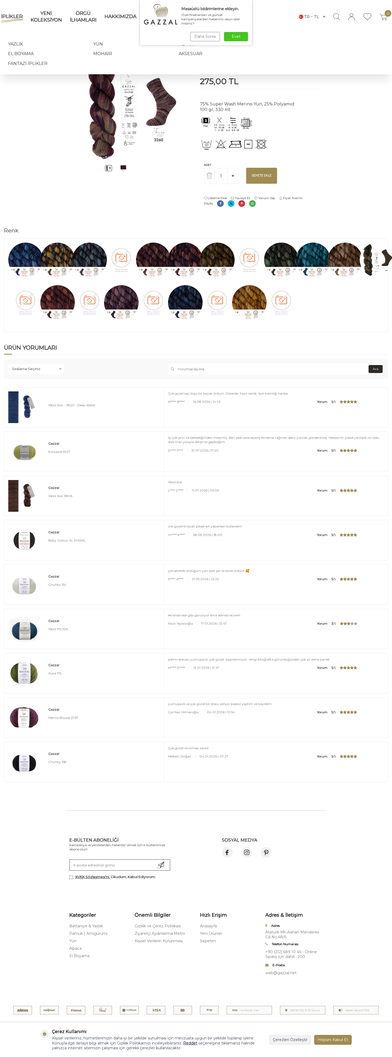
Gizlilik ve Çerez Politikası (158, 926)
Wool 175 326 (58, 629)
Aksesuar (190, 53)
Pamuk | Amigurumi (88, 933)
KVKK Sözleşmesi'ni (92, 877)
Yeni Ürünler (211, 933)
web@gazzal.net (281, 972)
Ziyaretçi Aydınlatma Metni (160, 933)
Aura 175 (54, 673)
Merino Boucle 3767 (63, 718)
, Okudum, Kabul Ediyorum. (115, 877)
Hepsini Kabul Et (333, 1039)
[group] (130, 106)
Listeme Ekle (217, 198)
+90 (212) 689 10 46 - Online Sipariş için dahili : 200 (291, 954)
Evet (236, 36)
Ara (375, 369)
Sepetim (208, 941)
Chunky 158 (57, 762)
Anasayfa (208, 926)
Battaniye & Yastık (86, 926)
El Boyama (21, 53)
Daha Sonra (205, 36)
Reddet (190, 1043)
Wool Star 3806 (60, 496)
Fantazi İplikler (27, 63)
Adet (207, 165)
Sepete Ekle (261, 175)
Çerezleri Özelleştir (290, 1039)
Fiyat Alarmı (292, 198)
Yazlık (15, 44)
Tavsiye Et (242, 198)
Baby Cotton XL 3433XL (67, 540)
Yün (98, 44)
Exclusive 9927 (59, 452)
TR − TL (311, 16)
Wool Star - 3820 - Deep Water (71, 405)
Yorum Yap (266, 198)
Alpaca (75, 948)
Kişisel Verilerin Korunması (159, 941)
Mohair (102, 53)
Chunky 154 (57, 585)
